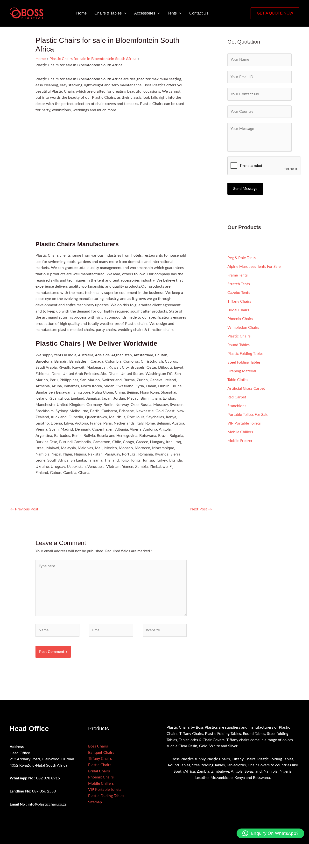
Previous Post (24, 509)
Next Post (201, 509)
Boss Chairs (98, 746)
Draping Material (241, 371)
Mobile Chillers (240, 432)
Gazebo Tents (238, 293)
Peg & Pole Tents (241, 258)
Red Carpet (236, 397)
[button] (124, 13)
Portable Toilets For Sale (247, 415)
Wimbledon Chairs (243, 327)
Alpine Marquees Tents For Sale (254, 267)
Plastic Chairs (239, 336)
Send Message (245, 189)
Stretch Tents (238, 284)
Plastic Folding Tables (245, 354)
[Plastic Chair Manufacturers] (148, 204)
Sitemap (95, 802)
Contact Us (198, 13)
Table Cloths (237, 380)
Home (81, 13)
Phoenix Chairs (240, 319)
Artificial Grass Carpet (246, 388)
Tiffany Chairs (239, 301)
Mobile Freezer (240, 441)
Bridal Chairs (238, 310)
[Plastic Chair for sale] (73, 147)
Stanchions (236, 406)
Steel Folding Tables (243, 362)
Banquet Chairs (101, 752)
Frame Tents (237, 275)
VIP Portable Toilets (244, 423)
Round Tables (238, 345)
